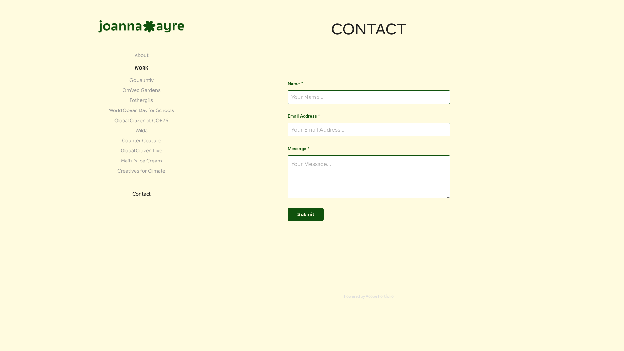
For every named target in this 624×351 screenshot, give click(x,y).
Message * (298, 148)
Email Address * (304, 116)
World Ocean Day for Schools (141, 111)
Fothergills (141, 101)
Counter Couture (141, 141)
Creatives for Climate (141, 171)
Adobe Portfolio (380, 297)
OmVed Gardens (142, 91)
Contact (141, 194)
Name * (295, 83)
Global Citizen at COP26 (141, 121)
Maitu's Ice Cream (141, 161)
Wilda (142, 131)
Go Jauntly (141, 80)
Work (141, 68)
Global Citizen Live (141, 151)
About (142, 55)
